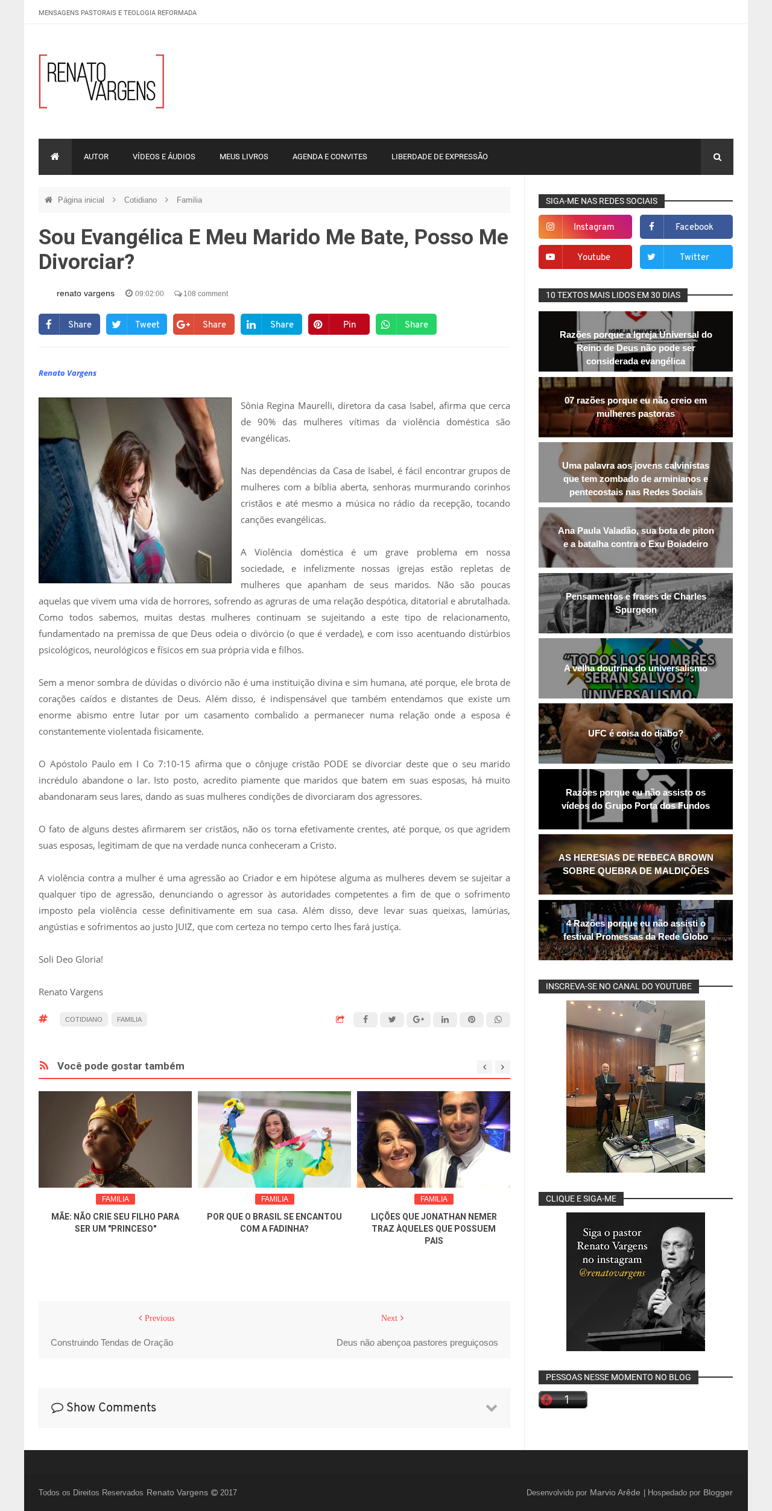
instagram (594, 227)
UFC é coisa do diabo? (635, 733)
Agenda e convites (330, 156)
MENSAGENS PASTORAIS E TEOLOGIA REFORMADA (118, 13)
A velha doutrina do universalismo (635, 668)
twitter (694, 257)
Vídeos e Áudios (164, 156)
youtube (593, 257)
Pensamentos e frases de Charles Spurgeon (636, 603)
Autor (96, 156)
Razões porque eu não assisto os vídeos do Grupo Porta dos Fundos (636, 799)
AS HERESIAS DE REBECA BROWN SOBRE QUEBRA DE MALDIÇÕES (635, 864)
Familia (189, 199)
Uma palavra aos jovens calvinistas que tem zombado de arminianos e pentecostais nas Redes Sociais (635, 478)
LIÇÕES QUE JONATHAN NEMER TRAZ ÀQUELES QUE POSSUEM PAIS (434, 1229)
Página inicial (82, 199)
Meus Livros (244, 156)
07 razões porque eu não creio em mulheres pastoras (636, 407)
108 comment (205, 294)
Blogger (718, 1492)
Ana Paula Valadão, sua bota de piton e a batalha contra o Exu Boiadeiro (636, 537)
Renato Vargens (178, 1492)
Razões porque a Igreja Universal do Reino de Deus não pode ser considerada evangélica (636, 347)
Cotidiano (141, 199)
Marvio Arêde (616, 1492)
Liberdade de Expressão (439, 156)
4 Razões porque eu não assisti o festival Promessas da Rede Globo (635, 930)
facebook (694, 227)
